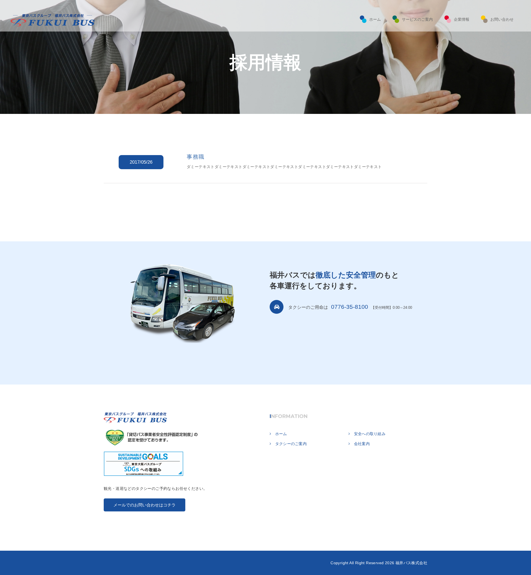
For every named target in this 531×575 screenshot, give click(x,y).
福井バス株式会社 (411, 563)
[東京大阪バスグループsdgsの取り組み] (143, 460)
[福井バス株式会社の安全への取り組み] (151, 434)
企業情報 (461, 19)
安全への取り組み (370, 434)
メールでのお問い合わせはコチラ (144, 505)
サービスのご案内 (417, 19)
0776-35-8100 (349, 307)
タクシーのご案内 (291, 443)
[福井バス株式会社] (135, 417)
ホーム (375, 19)
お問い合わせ (502, 19)
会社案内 (362, 443)
